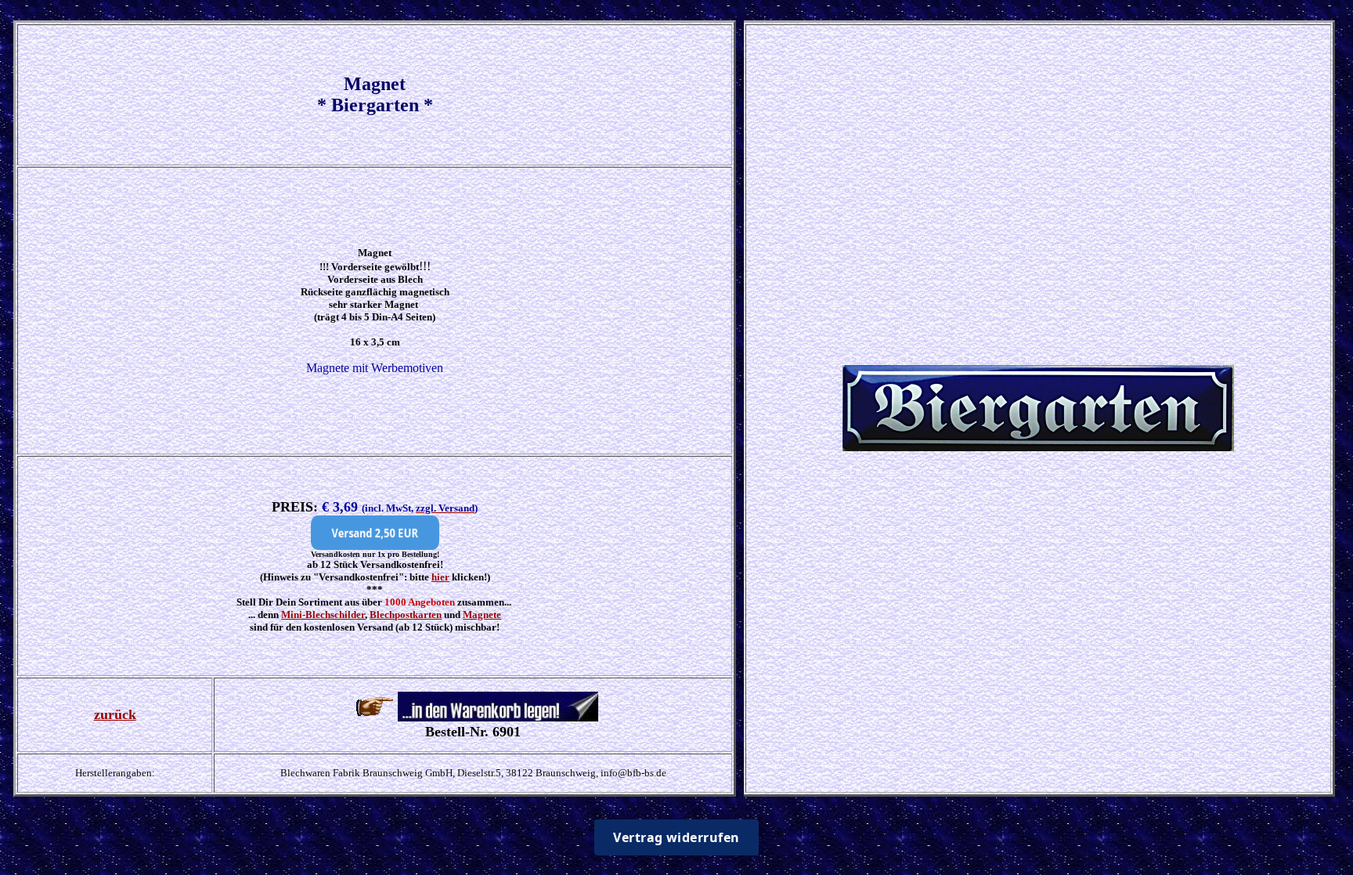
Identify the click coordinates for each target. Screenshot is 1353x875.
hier (440, 577)
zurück (115, 714)
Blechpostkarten (406, 614)
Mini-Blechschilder (323, 614)
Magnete (482, 614)
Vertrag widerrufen (676, 837)
